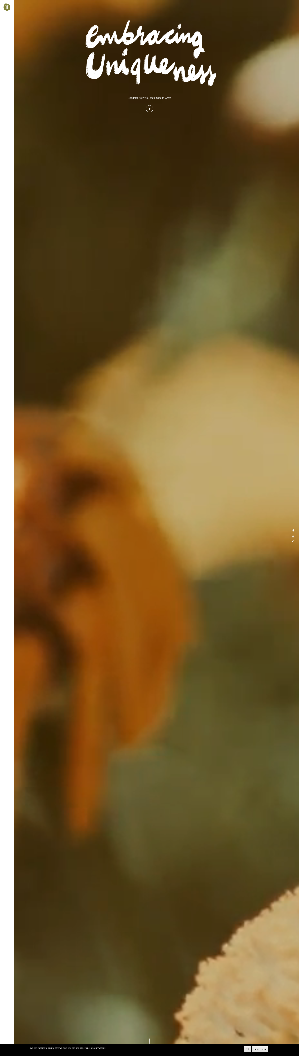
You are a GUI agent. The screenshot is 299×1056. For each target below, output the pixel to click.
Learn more (260, 1049)
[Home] (6, 7)
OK (247, 1049)
